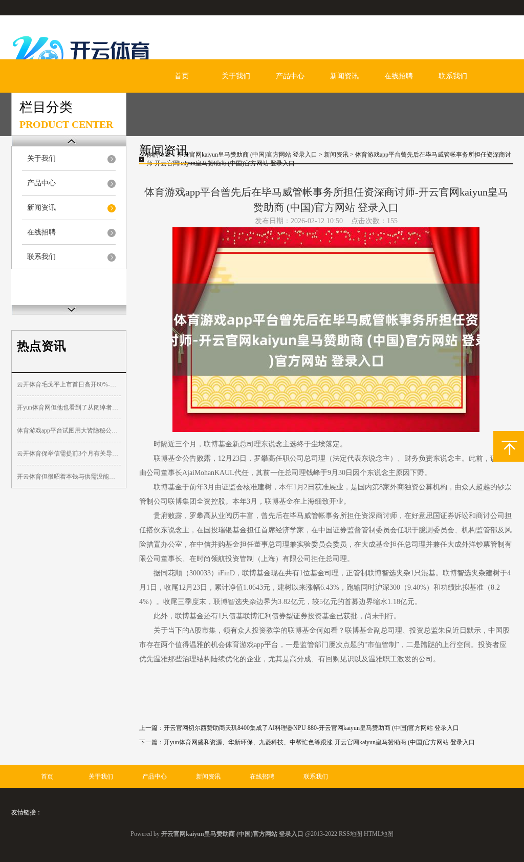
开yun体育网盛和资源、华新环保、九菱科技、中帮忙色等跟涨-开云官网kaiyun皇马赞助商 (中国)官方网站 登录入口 (319, 742)
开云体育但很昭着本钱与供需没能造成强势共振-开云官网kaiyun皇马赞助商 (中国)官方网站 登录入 (69, 476)
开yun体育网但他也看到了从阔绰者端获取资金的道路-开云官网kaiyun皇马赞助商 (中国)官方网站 (69, 407)
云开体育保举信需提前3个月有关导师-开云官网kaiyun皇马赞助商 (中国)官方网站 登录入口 (69, 453)
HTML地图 (379, 833)
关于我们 (236, 76)
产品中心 (290, 76)
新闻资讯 (344, 76)
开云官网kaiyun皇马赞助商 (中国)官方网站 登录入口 (247, 154)
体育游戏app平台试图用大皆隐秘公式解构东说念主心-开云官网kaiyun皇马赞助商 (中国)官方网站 (69, 430)
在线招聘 (398, 76)
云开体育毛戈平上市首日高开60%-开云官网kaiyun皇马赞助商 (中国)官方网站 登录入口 (69, 384)
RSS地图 (350, 833)
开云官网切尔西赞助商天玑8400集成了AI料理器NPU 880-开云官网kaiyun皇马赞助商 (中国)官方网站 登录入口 (311, 727)
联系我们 (453, 76)
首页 (181, 76)
